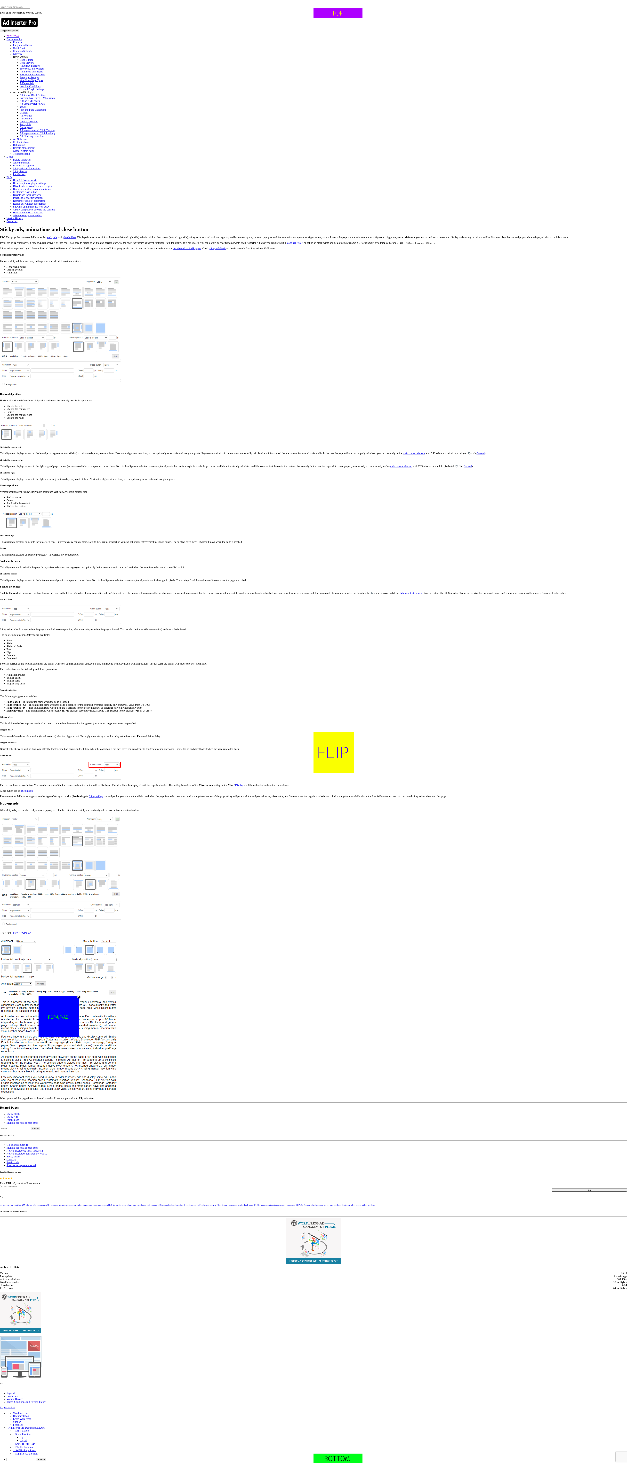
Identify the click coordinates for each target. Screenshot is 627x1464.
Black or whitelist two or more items (31, 189)
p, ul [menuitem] (24, 1440)
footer (224, 1205)
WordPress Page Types (31, 80)
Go (589, 1190)
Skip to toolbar (7, 1407)
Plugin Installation (22, 45)
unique (358, 1205)
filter (219, 1205)
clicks (124, 1205)
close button (141, 1205)
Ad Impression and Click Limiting (37, 133)
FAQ (9, 177)
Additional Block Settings (33, 95)
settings (337, 1205)
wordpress (371, 1205)
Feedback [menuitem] (18, 1424)
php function (305, 1205)
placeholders (69, 237)
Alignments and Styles (31, 71)
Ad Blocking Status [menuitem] (25, 1450)
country (154, 1205)
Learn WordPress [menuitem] (22, 1419)
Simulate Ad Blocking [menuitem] (26, 1453)
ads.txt (23, 106)
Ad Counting (26, 118)
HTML (257, 1205)
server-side (328, 1205)
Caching (24, 112)
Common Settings (22, 51)
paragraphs (291, 1205)
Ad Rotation (26, 115)
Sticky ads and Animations (26, 168)
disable (199, 1205)
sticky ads (52, 237)
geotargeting (232, 1205)
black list (111, 1205)
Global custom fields (23, 150)
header (241, 1205)
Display (239, 785)
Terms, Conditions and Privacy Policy (26, 1402)
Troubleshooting (21, 153)
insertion (273, 1205)
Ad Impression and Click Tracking (37, 130)
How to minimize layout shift (28, 212)
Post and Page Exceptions (33, 109)
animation (54, 1205)
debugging (178, 1205)
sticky (353, 1205)
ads (23, 1204)
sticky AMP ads (217, 248)
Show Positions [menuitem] (23, 1434)
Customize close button (25, 192)
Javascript (281, 1205)
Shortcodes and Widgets (32, 68)
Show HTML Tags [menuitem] (25, 1443)
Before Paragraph (22, 159)
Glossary (17, 54)
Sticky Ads (25, 124)
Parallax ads (19, 174)
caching (118, 1205)
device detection (190, 1205)
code (148, 1205)
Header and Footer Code (32, 74)
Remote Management (24, 148)
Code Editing (26, 59)
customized (27, 790)
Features (17, 42)
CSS (160, 1205)
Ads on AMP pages (30, 101)
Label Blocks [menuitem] (22, 1430)
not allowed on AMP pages (187, 248)
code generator (294, 242)
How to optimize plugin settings (29, 183)
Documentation (14, 39)
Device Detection (29, 121)
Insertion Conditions (30, 86)
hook (246, 1205)
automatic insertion (67, 1205)
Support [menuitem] (17, 1421)
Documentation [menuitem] (21, 1416)
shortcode (346, 1205)
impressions (265, 1205)
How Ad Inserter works (25, 180)
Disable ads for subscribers (27, 195)
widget (364, 1205)
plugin (314, 1205)
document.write (209, 1205)
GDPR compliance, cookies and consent (34, 209)
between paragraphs (100, 1205)
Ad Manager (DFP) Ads (32, 103)
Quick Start (19, 48)
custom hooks (167, 1205)
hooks (251, 1205)
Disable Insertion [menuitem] (24, 1447)
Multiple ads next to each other (22, 1122)
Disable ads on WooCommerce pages (32, 186)
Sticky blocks (20, 171)
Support (11, 1393)
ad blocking (5, 1205)
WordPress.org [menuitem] (20, 1413)
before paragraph (84, 1205)
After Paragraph (21, 162)
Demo (10, 156)
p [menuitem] (22, 1437)
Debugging (19, 145)
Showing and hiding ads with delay (31, 206)
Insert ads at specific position (28, 197)
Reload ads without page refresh (29, 203)
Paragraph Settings (29, 77)
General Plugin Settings (32, 89)
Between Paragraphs (23, 165)
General (480, 453)
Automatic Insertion (30, 65)
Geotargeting (26, 127)
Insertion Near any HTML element (37, 98)
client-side (131, 1205)
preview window (22, 932)
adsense (29, 1205)
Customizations (21, 142)
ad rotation (16, 1205)
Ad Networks (20, 139)
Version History (15, 218)
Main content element (411, 593)
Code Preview (27, 62)
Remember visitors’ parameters (29, 200)
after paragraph (39, 1205)
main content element (414, 453)
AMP (47, 1205)
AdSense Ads (27, 83)
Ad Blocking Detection (32, 136)
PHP (298, 1205)
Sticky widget (96, 796)
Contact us (12, 221)
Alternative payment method (27, 215)
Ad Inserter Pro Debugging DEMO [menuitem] (26, 1427)
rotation (320, 1205)
